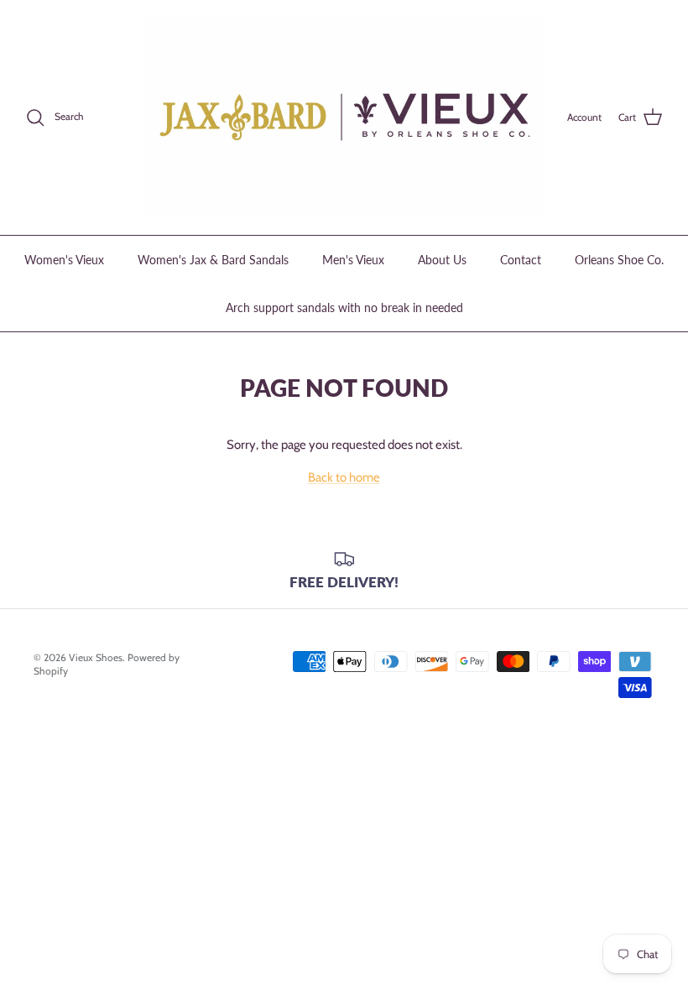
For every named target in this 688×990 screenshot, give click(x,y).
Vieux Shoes (95, 657)
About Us (442, 260)
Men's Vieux (353, 260)
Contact (520, 260)
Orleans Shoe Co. (619, 260)
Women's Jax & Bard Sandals (213, 260)
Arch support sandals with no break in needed (344, 307)
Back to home (344, 477)
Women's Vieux (64, 260)
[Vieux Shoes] (344, 117)
